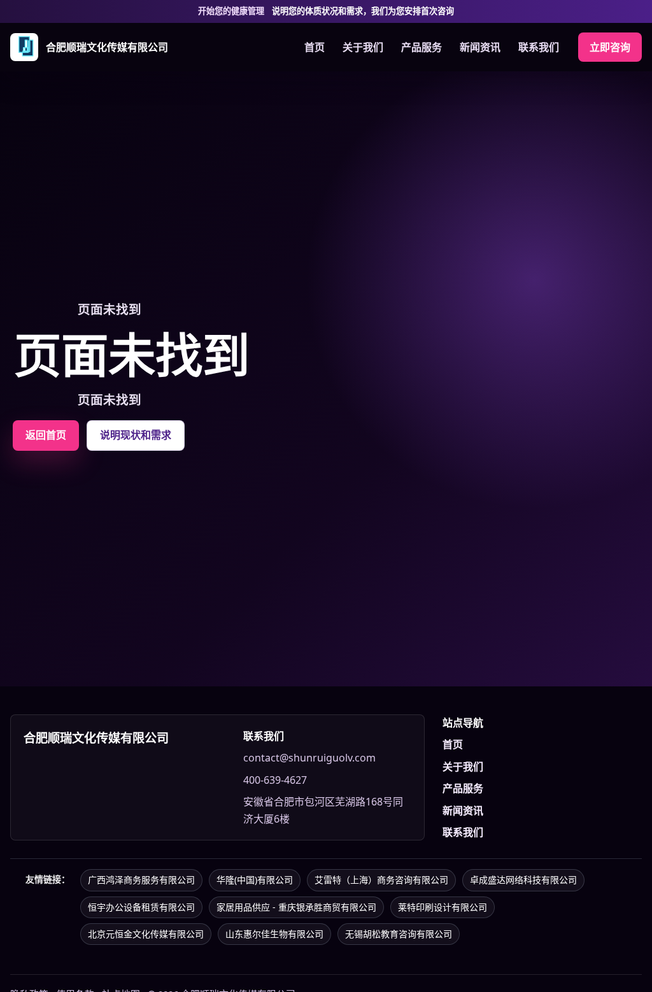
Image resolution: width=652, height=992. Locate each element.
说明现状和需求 (135, 435)
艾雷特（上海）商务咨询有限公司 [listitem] (381, 880)
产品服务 (421, 47)
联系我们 (538, 47)
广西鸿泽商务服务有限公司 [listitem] (141, 880)
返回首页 (45, 435)
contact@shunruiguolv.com (309, 758)
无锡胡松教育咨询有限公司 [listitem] (398, 934)
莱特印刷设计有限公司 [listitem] (442, 907)
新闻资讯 (480, 47)
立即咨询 (610, 47)
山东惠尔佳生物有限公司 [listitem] (274, 934)
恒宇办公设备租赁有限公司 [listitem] (141, 907)
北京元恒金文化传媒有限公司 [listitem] (146, 934)
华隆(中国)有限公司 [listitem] (254, 880)
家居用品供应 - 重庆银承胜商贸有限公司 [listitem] (296, 907)
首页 (314, 47)
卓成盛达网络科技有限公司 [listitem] (523, 880)
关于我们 (363, 47)
